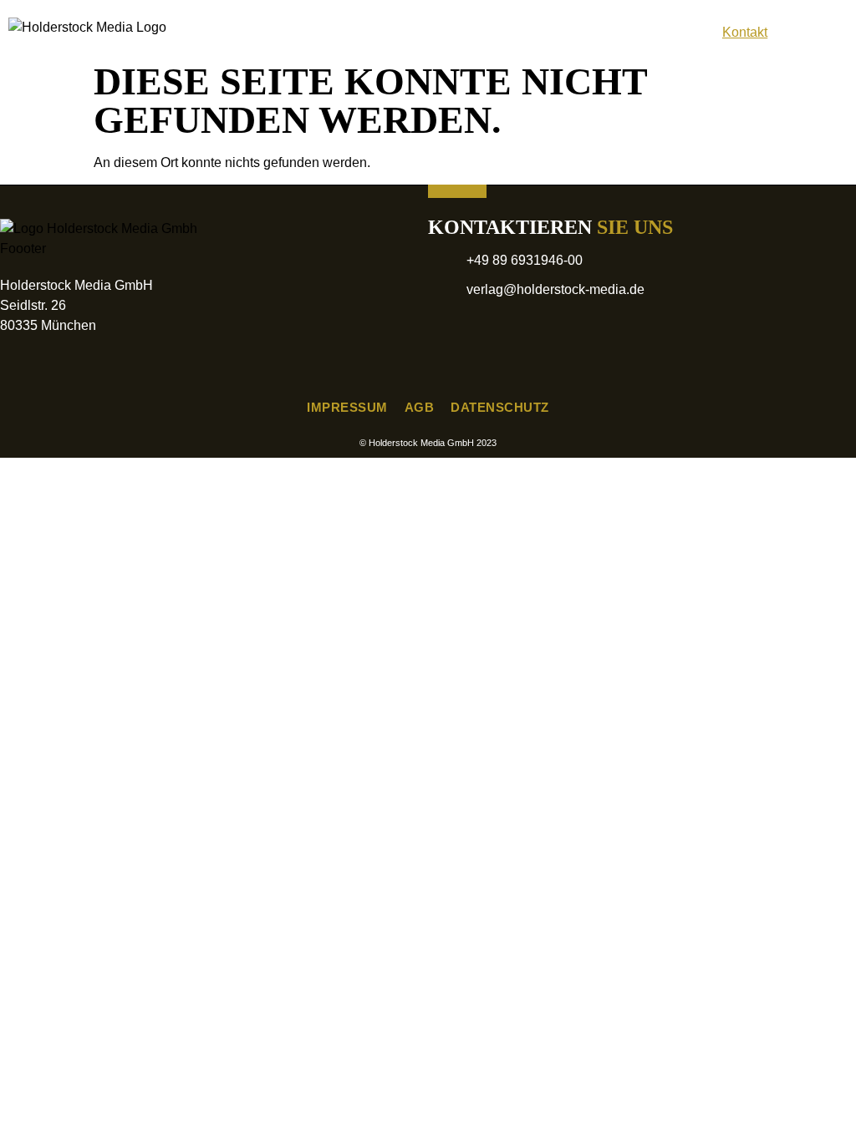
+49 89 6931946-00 (524, 260)
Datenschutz (500, 407)
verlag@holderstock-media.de (555, 289)
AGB (420, 407)
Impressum (347, 407)
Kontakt (744, 32)
